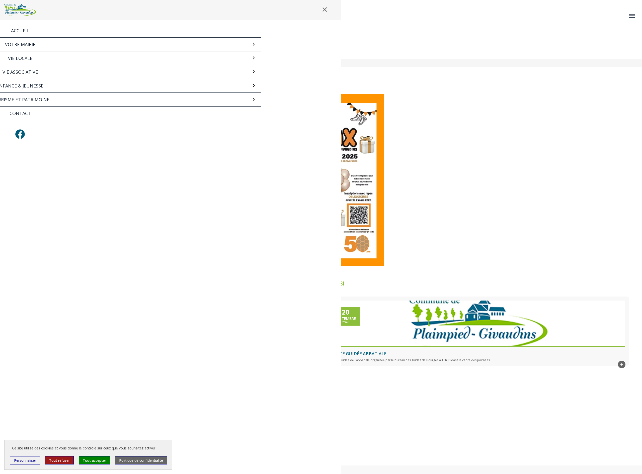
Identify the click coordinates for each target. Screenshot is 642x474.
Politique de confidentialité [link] (141, 460)
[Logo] (20, 10)
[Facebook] (20, 134)
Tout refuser (59, 460)
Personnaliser (25, 460)
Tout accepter (94, 460)
